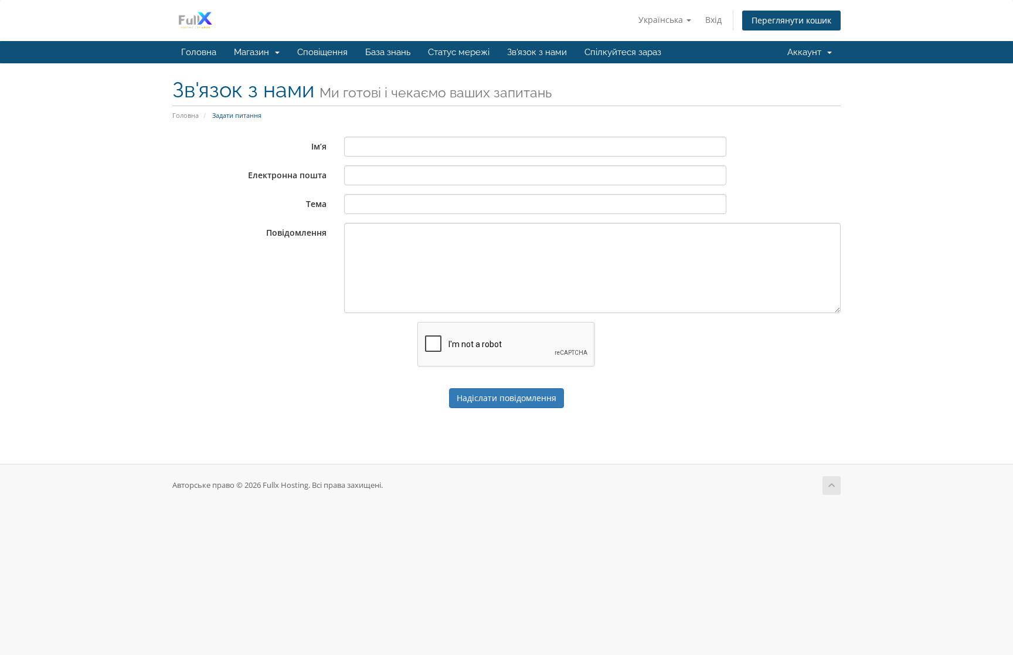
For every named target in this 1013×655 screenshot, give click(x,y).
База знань (387, 52)
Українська (661, 19)
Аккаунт (806, 52)
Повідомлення (296, 232)
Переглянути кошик (791, 20)
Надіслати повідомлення (506, 397)
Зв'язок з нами (537, 52)
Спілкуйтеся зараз (622, 52)
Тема (316, 203)
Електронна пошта (287, 175)
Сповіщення (322, 52)
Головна (198, 52)
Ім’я (319, 146)
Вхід (713, 19)
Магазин (254, 52)
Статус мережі (458, 52)
